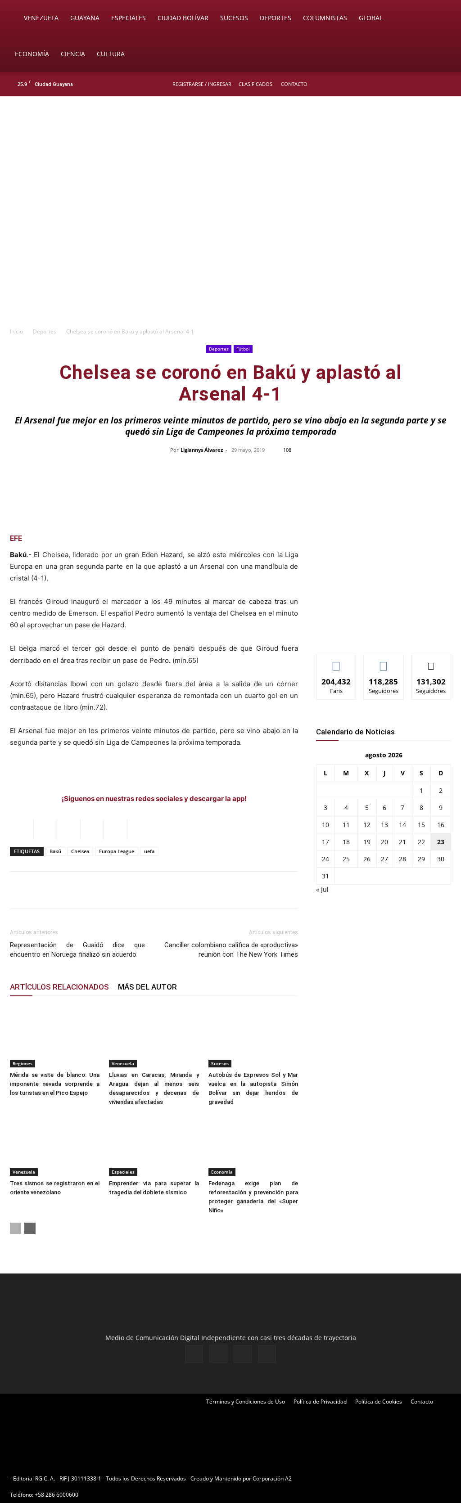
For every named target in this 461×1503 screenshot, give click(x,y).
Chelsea (80, 851)
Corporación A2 (272, 1478)
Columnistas (325, 18)
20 (384, 841)
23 (440, 841)
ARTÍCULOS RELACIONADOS (59, 986)
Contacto (294, 84)
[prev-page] (15, 1228)
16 (440, 824)
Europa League (116, 851)
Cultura (111, 54)
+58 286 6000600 (56, 1494)
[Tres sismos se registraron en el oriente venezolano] (54, 1145)
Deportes (275, 18)
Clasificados (255, 84)
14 (402, 824)
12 (367, 824)
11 (346, 824)
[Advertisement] (230, 255)
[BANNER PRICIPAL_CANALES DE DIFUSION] (230, 147)
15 (421, 824)
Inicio (16, 331)
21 (402, 841)
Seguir (384, 661)
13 (384, 824)
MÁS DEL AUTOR (147, 986)
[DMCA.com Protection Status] (363, 1478)
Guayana (84, 18)
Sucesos (234, 18)
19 (367, 841)
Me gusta (336, 661)
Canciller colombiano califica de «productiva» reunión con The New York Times (231, 949)
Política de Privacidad (320, 1401)
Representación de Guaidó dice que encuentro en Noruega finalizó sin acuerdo (77, 949)
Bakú (55, 851)
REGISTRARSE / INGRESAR (201, 84)
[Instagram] (415, 84)
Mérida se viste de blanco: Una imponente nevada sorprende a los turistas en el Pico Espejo (54, 1083)
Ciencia (73, 54)
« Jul (322, 889)
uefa (149, 851)
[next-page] (30, 1228)
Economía (32, 54)
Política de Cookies (378, 1401)
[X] (430, 84)
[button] (441, 18)
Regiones (22, 1063)
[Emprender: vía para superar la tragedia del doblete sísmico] (154, 1145)
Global (371, 18)
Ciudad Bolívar (183, 18)
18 (346, 841)
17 (325, 841)
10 (325, 824)
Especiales (128, 18)
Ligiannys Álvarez (202, 449)
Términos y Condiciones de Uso (245, 1401)
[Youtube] (445, 84)
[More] (420, 470)
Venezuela (41, 18)
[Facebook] (400, 84)
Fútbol (243, 349)
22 (421, 841)
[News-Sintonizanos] (383, 633)
